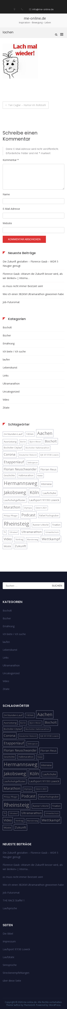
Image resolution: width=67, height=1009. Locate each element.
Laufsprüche (10, 908)
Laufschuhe (49, 493)
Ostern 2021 (41, 508)
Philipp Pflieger (11, 515)
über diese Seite (12, 980)
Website (7, 223)
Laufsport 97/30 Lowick (44, 500)
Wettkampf (51, 539)
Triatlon (56, 524)
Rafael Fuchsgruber (49, 515)
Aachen (44, 433)
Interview (46, 484)
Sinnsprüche (10, 965)
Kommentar (11, 160)
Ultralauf (13, 532)
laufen (6, 359)
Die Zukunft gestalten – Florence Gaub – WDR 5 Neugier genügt (30, 263)
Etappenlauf (14, 462)
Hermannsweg (20, 483)
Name (6, 194)
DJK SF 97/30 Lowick (49, 455)
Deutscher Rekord (27, 455)
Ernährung (8, 343)
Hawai (40, 475)
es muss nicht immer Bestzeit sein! (23, 286)
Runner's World (40, 524)
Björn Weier (35, 441)
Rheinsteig (16, 523)
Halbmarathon (26, 475)
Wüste (7, 546)
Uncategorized (11, 391)
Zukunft (20, 546)
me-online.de (35, 18)
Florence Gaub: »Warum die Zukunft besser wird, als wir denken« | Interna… (33, 276)
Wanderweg (32, 539)
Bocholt (7, 327)
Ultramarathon (11, 383)
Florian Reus (48, 469)
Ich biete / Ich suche (14, 351)
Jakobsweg (15, 492)
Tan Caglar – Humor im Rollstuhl (27, 105)
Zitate (6, 407)
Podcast (28, 514)
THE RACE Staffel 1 (14, 900)
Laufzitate (8, 957)
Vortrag (19, 539)
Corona (9, 454)
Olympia (28, 508)
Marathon (12, 507)
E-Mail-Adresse (11, 208)
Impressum (9, 941)
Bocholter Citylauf (13, 447)
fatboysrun (33, 462)
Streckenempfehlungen (16, 972)
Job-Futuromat (11, 302)
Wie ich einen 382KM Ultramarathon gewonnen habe (33, 294)
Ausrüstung (10, 441)
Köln (34, 492)
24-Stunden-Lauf (13, 434)
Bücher (7, 335)
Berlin (23, 441)
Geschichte (9, 475)
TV (5, 532)
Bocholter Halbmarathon (37, 448)
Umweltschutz (52, 532)
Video (6, 399)
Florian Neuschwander (20, 469)
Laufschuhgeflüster (14, 500)
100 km (29, 434)
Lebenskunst (10, 367)
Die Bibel (8, 933)
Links (6, 375)
